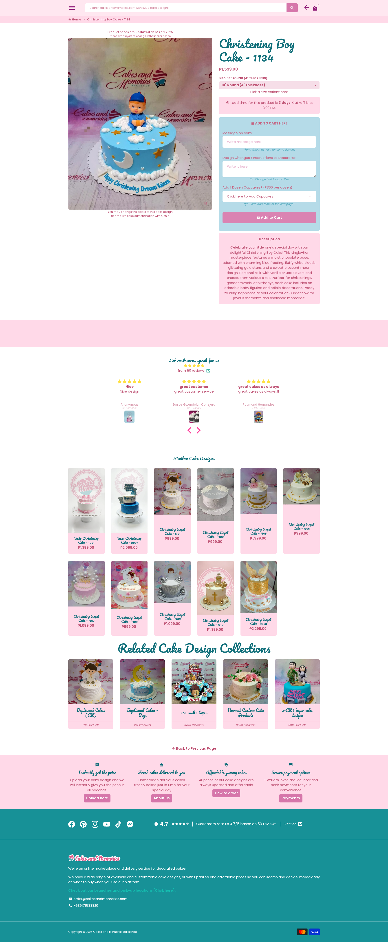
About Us (162, 798)
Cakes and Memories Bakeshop (115, 932)
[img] (194, 365)
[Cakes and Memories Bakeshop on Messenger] (130, 824)
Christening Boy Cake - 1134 (108, 19)
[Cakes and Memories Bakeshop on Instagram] (95, 824)
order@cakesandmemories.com (98, 898)
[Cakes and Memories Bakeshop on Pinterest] (83, 824)
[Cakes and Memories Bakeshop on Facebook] (71, 824)
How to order (226, 793)
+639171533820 (83, 905)
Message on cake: (238, 133)
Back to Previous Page (194, 748)
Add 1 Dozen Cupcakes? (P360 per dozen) (257, 187)
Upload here (97, 798)
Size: (243, 78)
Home (74, 19)
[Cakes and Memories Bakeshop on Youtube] (106, 824)
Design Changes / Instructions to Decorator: (259, 157)
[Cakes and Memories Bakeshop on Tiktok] (118, 824)
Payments (291, 798)
